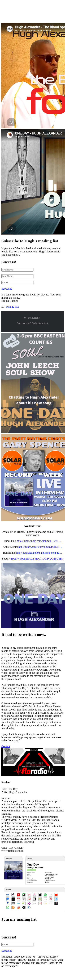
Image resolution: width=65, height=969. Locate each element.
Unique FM (12, 306)
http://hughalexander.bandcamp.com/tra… (39, 552)
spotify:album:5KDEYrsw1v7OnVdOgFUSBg (37, 558)
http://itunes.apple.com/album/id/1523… (40, 546)
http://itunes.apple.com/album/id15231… (39, 540)
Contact (5, 746)
